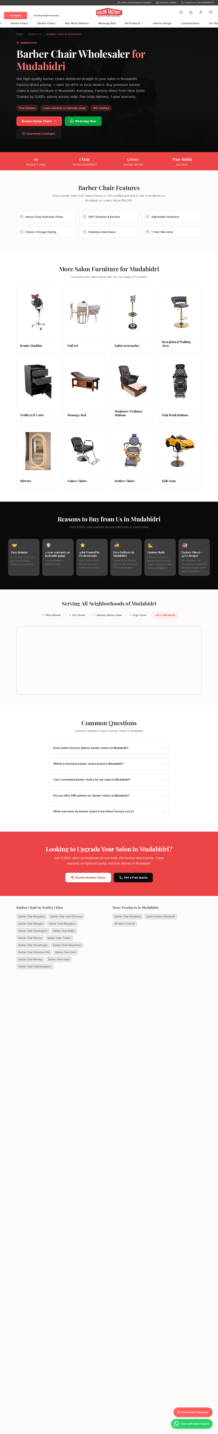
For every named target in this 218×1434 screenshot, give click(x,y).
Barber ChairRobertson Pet (34, 952)
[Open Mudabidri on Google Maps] (109, 660)
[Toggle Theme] (191, 12)
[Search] (181, 12)
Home (20, 34)
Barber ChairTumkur (59, 937)
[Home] (109, 12)
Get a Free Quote (135, 877)
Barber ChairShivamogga (33, 945)
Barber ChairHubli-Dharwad (66, 916)
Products (35, 34)
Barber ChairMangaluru (62, 923)
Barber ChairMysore (30, 937)
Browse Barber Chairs (37, 121)
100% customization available (136, 2)
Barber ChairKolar (65, 952)
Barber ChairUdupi (59, 959)
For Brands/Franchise (46, 15)
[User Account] (201, 12)
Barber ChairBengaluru (32, 916)
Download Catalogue (41, 133)
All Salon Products (125, 923)
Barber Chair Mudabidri (128, 916)
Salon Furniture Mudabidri (160, 916)
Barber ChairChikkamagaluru (35, 966)
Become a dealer (167, 2)
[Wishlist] (210, 12)
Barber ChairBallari (64, 930)
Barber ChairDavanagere (33, 930)
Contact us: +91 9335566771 (199, 2)
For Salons (16, 15)
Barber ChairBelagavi (31, 923)
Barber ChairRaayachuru (67, 945)
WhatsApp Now (85, 121)
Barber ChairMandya (30, 959)
